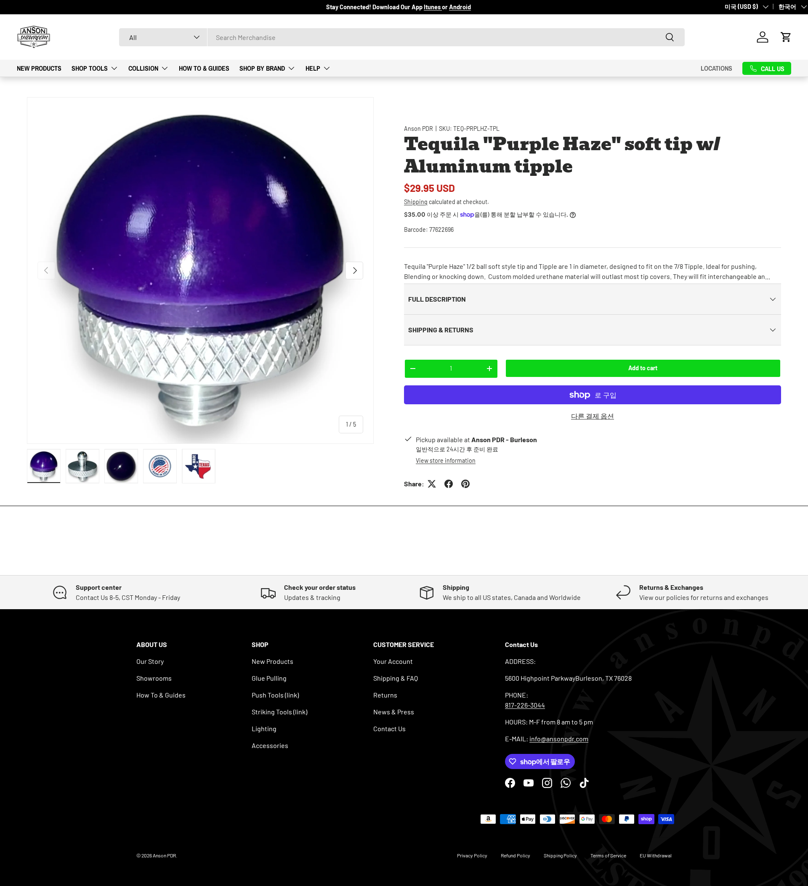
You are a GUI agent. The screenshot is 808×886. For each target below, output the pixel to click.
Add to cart (642, 367)
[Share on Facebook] (448, 483)
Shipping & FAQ (395, 678)
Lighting (264, 728)
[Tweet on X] (431, 483)
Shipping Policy (560, 855)
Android (460, 7)
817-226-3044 (525, 705)
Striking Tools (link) (279, 712)
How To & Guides (204, 67)
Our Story (150, 661)
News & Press (393, 712)
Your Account (393, 661)
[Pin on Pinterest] (465, 483)
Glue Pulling (269, 678)
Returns (385, 695)
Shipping (416, 201)
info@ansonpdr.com (558, 739)
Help (313, 67)
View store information (446, 460)
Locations (716, 68)
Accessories (270, 745)
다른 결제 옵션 (592, 416)
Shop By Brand (262, 67)
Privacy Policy (472, 855)
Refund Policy (515, 855)
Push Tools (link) (275, 695)
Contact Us (389, 728)
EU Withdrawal (656, 855)
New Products (39, 67)
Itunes (433, 7)
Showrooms (154, 678)
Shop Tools (90, 67)
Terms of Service (608, 855)
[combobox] (402, 37)
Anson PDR (418, 128)
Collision (143, 67)
